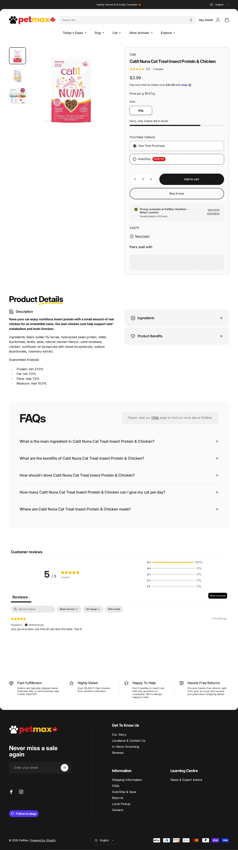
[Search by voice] (191, 20)
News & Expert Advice (186, 780)
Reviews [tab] (21, 597)
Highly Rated (88, 683)
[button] (174, 562)
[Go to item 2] (17, 75)
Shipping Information (127, 780)
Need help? (142, 236)
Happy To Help (144, 683)
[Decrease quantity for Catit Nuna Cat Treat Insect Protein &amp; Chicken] (134, 179)
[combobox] (219, 4)
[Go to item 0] (17, 55)
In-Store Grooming (125, 747)
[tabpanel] (119, 630)
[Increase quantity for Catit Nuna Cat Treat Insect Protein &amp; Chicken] (152, 179)
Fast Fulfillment (29, 683)
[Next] (103, 95)
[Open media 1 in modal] (71, 89)
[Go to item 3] (17, 95)
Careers (117, 810)
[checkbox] (114, 609)
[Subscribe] (64, 767)
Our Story (119, 734)
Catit (133, 54)
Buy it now (177, 193)
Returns (117, 798)
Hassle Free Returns (204, 683)
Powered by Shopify (43, 840)
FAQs (155, 418)
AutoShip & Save (124, 792)
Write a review (218, 595)
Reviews (118, 753)
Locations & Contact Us (128, 740)
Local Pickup (121, 804)
